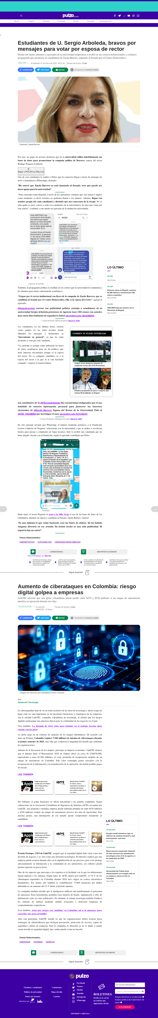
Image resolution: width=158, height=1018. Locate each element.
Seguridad (38, 942)
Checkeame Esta (105, 21)
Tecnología (61, 21)
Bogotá (31, 21)
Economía (90, 21)
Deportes (46, 21)
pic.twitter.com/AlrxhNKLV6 (80, 315)
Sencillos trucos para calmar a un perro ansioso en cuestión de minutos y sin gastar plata (118, 562)
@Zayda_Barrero (42, 410)
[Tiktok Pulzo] (124, 17)
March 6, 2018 (74, 321)
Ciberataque (25, 942)
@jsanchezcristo (26, 308)
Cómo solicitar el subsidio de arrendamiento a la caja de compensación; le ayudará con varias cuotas (93, 562)
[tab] (54, 551)
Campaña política (27, 542)
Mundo (75, 21)
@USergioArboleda (50, 403)
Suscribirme (125, 1007)
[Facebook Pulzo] (115, 16)
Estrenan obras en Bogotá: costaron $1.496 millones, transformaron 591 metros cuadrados (121, 292)
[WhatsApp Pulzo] (138, 16)
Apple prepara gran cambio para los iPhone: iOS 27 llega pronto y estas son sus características (43, 786)
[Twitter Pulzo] (119, 16)
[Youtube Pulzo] (128, 16)
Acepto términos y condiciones (128, 997)
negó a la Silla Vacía (59, 514)
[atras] (94, 788)
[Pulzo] (71, 16)
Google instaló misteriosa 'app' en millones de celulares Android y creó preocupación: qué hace (120, 835)
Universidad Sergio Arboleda (67, 542)
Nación (16, 21)
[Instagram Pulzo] (133, 16)
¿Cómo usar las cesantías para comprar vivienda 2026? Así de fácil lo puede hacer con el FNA (67, 562)
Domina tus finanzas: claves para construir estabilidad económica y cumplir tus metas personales (42, 562)
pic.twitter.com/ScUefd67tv (74, 414)
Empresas (50, 942)
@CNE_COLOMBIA (27, 414)
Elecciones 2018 (44, 542)
